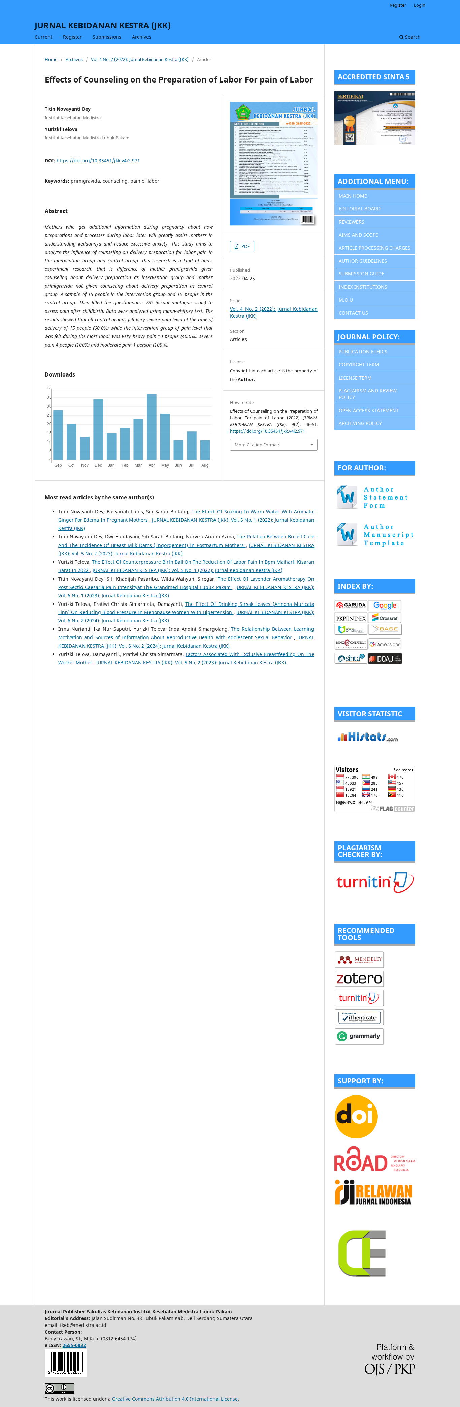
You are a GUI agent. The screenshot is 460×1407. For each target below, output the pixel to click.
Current (43, 37)
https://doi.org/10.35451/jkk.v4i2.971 (98, 160)
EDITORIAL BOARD (360, 208)
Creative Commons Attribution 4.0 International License (175, 1399)
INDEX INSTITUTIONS (363, 287)
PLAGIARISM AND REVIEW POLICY (368, 393)
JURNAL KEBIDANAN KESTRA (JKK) (103, 25)
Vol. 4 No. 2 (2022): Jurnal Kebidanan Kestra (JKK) (140, 59)
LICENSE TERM (355, 377)
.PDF (244, 246)
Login (419, 5)
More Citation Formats (257, 444)
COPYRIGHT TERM (359, 364)
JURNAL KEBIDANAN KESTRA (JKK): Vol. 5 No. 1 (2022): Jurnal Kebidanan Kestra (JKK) (187, 570)
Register (72, 37)
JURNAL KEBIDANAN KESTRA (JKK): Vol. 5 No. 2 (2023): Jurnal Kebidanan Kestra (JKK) (191, 662)
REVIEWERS (351, 222)
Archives (141, 37)
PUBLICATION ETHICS (363, 351)
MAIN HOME (353, 196)
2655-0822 (74, 1345)
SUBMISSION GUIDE (361, 273)
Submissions (107, 37)
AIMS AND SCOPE (358, 235)
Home (51, 59)
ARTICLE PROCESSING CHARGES (374, 247)
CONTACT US (353, 312)
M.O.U (346, 300)
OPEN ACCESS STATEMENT (369, 410)
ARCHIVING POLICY (360, 423)
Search (412, 37)
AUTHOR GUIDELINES (363, 261)
